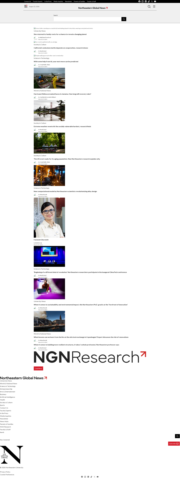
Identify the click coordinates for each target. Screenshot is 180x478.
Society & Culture (6, 402)
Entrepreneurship (6, 389)
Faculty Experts (37, 1)
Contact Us (27, 1)
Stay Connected (5, 440)
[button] (149, 6)
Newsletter (68, 1)
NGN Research (5, 427)
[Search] (123, 19)
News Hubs (4, 421)
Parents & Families (79, 1)
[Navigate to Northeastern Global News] (93, 8)
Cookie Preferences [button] (7, 475)
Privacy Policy (5, 472)
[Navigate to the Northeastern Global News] (25, 6)
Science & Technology (8, 386)
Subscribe (172, 443)
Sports (2, 405)
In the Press (48, 1)
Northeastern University (14, 467)
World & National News (8, 383)
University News (6, 381)
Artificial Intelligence (7, 397)
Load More (38, 368)
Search (56, 15)
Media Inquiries (58, 1)
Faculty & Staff (91, 1)
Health (2, 400)
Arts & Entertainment (7, 392)
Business (3, 394)
